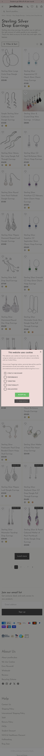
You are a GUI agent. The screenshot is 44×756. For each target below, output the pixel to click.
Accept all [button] (22, 395)
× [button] (40, 352)
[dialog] (22, 378)
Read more (35, 368)
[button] (22, 401)
